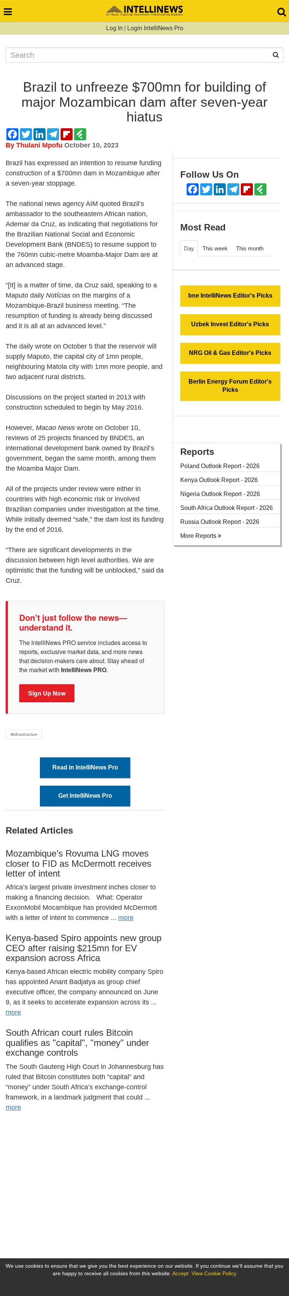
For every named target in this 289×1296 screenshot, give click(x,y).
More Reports (199, 536)
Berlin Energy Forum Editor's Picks (230, 385)
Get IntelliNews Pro (85, 795)
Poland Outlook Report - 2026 (220, 466)
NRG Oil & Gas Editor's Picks (230, 353)
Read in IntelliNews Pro (85, 767)
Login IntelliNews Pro (155, 28)
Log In (114, 28)
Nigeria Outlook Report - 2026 (220, 494)
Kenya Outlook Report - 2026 (219, 480)
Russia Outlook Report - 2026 (219, 522)
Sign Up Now (46, 693)
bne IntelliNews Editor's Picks (230, 295)
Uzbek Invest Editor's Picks (230, 324)
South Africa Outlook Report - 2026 (226, 508)
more (126, 917)
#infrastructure (24, 734)
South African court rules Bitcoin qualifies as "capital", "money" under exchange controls (77, 1042)
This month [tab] (249, 248)
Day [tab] (189, 248)
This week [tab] (215, 248)
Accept (180, 1273)
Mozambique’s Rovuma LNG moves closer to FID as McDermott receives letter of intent (78, 863)
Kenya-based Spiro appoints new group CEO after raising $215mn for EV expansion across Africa (83, 948)
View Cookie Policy (214, 1273)
